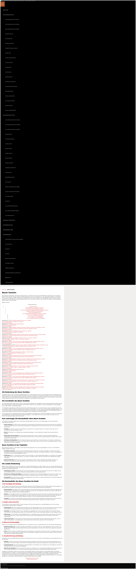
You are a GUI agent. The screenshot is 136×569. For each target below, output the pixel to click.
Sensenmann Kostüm (10, 177)
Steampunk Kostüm (9, 43)
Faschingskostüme (8, 14)
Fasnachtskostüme (9, 268)
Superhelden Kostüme (10, 81)
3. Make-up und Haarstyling (35, 317)
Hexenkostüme (8, 134)
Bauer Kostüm (33, 306)
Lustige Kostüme (9, 62)
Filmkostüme (8, 67)
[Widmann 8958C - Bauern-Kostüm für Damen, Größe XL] (23, 338)
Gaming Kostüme (9, 105)
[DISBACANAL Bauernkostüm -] (17, 324)
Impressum (5, 563)
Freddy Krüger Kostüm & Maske (12, 186)
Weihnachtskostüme (9, 220)
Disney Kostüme (8, 76)
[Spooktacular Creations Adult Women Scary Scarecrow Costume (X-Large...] (27, 334)
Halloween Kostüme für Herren (12, 124)
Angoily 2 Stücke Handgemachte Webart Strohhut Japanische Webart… (19, 388)
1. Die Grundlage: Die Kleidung (35, 314)
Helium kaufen (8, 244)
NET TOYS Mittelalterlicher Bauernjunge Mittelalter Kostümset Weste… (19, 384)
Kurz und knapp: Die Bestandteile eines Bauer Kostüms (34, 310)
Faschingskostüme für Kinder (12, 29)
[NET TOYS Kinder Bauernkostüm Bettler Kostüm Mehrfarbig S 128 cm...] (26, 348)
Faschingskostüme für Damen (12, 19)
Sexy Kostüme (8, 72)
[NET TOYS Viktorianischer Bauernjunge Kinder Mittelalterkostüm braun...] (27, 341)
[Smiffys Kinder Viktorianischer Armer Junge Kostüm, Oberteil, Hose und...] (27, 380)
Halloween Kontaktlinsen (11, 205)
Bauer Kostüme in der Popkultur (34, 311)
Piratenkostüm (8, 38)
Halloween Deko (9, 196)
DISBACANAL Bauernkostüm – (9, 325)
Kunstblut (7, 201)
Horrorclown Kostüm (10, 167)
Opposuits (7, 248)
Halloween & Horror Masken (12, 210)
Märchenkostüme (9, 91)
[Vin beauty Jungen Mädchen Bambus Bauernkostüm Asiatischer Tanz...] (31, 345)
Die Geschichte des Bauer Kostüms (34, 309)
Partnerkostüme (8, 225)
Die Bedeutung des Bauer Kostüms (34, 307)
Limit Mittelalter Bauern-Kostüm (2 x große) (12, 321)
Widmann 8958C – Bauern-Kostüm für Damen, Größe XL (15, 339)
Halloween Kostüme (9, 115)
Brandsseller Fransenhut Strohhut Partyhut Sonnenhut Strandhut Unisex (19, 328)
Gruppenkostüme (8, 229)
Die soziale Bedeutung (34, 312)
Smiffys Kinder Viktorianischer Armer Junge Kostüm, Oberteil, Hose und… (19, 381)
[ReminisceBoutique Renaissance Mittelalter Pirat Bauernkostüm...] (25, 362)
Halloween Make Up (9, 215)
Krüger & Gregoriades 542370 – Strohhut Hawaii (13, 353)
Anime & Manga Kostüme (10, 110)
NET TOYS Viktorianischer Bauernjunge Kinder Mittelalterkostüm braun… (19, 342)
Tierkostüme (8, 53)
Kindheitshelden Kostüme (11, 86)
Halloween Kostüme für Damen (12, 119)
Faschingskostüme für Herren (12, 24)
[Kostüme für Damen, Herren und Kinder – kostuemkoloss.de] (17, 1)
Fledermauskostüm (9, 139)
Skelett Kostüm (8, 158)
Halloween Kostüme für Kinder (12, 129)
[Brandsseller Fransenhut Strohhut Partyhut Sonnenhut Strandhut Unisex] (27, 327)
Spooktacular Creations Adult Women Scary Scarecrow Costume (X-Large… (20, 335)
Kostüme (5, 10)
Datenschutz (5, 564)
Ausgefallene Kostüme (10, 57)
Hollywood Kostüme (10, 100)
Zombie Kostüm (8, 153)
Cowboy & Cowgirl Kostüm (11, 48)
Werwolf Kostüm (9, 162)
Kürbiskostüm (8, 172)
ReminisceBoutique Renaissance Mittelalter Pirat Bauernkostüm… (18, 363)
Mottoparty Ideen (9, 263)
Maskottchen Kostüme (10, 258)
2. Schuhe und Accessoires (35, 316)
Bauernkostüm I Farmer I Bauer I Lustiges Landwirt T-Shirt (16, 367)
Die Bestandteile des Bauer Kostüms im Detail (34, 313)
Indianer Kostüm (9, 33)
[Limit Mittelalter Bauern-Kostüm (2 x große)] (20, 320)
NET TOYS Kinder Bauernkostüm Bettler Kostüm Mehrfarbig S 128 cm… (19, 349)
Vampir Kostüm (8, 148)
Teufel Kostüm (8, 143)
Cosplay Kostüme (9, 282)
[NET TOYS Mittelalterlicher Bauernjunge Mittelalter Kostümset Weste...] (26, 383)
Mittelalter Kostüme (10, 96)
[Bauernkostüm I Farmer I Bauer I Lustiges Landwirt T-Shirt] (23, 366)
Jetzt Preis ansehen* (7, 322)
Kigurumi (7, 253)
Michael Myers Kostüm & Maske (12, 191)
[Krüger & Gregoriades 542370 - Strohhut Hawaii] (21, 352)
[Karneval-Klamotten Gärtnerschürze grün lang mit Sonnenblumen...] (25, 355)
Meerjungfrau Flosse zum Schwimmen (14, 239)
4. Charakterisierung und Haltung (35, 318)
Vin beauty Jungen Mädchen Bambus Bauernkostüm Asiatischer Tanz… (19, 346)
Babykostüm (8, 277)
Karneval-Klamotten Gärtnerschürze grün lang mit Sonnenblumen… (18, 356)
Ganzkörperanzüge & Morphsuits (13, 272)
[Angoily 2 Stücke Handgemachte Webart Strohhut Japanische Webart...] (26, 387)
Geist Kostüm (8, 182)
